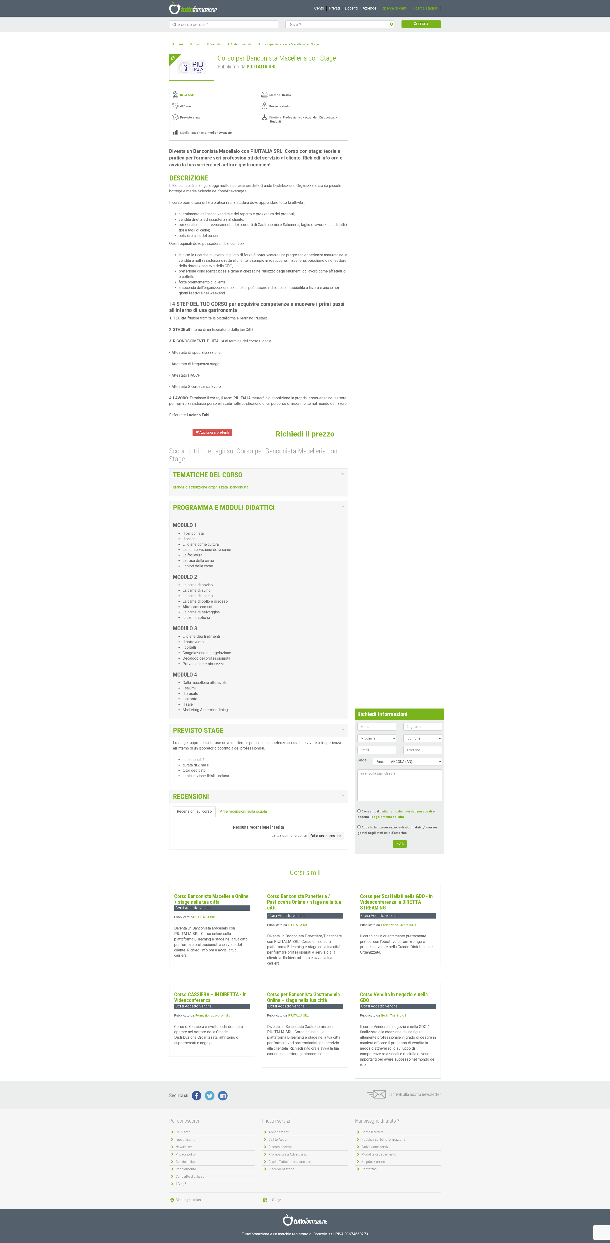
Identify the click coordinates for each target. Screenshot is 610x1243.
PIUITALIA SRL (262, 67)
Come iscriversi (372, 1132)
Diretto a (275, 117)
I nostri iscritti (185, 1139)
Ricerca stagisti (425, 8)
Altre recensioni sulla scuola (243, 811)
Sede (362, 760)
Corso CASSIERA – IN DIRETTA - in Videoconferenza (210, 997)
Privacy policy (186, 1154)
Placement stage (281, 1169)
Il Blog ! (181, 1184)
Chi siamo (183, 1132)
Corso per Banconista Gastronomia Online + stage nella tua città (303, 997)
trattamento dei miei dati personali (406, 811)
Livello (184, 132)
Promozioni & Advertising (288, 1154)
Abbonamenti (279, 1132)
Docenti (351, 8)
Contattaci (369, 1169)
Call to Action (278, 1139)
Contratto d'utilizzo (190, 1176)
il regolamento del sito (387, 817)
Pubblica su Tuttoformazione (383, 1139)
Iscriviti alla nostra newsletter (414, 1094)
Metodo (274, 95)
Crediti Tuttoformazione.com (290, 1162)
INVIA (400, 844)
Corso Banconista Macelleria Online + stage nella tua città (211, 899)
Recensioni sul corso (194, 811)
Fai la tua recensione (325, 836)
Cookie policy (185, 1162)
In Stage (274, 1200)
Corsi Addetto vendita (193, 908)
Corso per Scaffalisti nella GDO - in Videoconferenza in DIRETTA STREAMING (396, 902)
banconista (239, 487)
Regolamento (186, 1169)
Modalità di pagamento (378, 1154)
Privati (334, 8)
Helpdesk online (373, 1162)
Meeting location (188, 1200)
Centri (319, 8)
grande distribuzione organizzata (200, 487)
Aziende (369, 8)
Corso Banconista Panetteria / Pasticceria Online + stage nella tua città (304, 902)
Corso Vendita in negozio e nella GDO (394, 997)
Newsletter (184, 1147)
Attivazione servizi (375, 1147)
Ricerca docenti (394, 8)
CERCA (423, 24)
